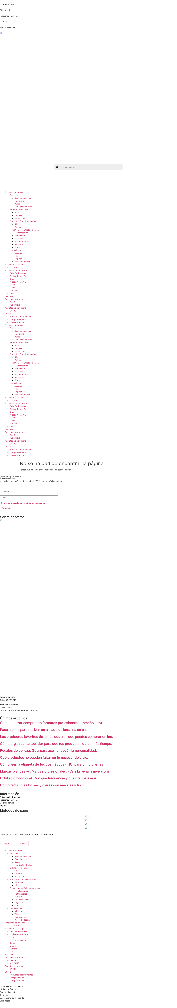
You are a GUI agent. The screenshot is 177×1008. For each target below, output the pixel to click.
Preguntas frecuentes (9, 16)
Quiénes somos (7, 4)
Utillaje (8, 313)
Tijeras (17, 256)
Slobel (12, 285)
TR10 (12, 293)
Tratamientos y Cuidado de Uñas (25, 230)
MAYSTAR (14, 267)
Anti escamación (22, 241)
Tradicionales (20, 201)
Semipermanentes (22, 198)
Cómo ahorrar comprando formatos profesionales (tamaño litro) (51, 723)
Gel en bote (19, 218)
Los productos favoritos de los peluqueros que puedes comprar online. (56, 737)
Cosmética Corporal (14, 299)
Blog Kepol (5, 10)
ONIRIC (13, 311)
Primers (17, 227)
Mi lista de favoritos (9, 989)
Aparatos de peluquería (15, 308)
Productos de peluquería (16, 270)
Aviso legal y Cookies (10, 797)
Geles (17, 212)
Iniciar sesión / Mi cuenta (11, 986)
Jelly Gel (18, 215)
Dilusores (18, 224)
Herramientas (16, 250)
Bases (17, 204)
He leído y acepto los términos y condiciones (24, 503)
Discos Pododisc (22, 261)
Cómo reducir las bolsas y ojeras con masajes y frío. (41, 785)
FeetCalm (9, 296)
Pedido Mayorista (8, 27)
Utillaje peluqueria (18, 319)
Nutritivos (18, 238)
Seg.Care (18, 244)
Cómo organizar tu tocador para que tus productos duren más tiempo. (56, 744)
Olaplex (13, 287)
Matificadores (20, 235)
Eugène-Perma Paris (19, 276)
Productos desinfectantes (21, 316)
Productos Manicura (14, 192)
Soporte (3, 805)
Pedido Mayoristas (8, 992)
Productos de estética (15, 264)
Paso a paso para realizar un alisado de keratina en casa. (45, 730)
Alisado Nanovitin (18, 282)
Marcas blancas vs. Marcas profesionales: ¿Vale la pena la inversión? (55, 771)
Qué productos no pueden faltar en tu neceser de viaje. (44, 757)
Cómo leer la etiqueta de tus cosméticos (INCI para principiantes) (52, 764)
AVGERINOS (15, 305)
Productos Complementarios (23, 221)
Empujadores (20, 259)
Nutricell (13, 290)
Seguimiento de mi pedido (12, 998)
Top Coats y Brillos (23, 206)
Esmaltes (14, 195)
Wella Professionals (18, 273)
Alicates (18, 253)
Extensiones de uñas (19, 209)
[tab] (7, 843)
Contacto (4, 21)
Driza (12, 279)
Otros (17, 247)
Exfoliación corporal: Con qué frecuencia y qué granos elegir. (48, 778)
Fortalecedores (21, 232)
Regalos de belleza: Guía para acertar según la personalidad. (48, 750)
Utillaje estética (17, 322)
